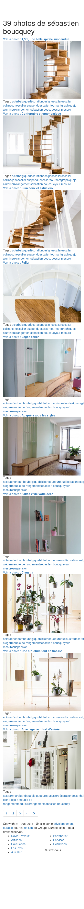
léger (8, 407)
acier (15, 101)
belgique (23, 101)
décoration (36, 101)
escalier (56, 101)
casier (54, 796)
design (47, 101)
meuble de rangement (25, 407)
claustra (69, 639)
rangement (23, 109)
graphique (67, 105)
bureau (59, 482)
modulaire (23, 804)
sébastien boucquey (43, 109)
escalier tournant (50, 105)
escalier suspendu (28, 105)
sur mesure (63, 109)
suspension (20, 411)
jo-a (16, 800)
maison (28, 828)
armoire (14, 796)
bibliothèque (47, 403)
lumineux (10, 109)
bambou (23, 403)
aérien (13, 403)
